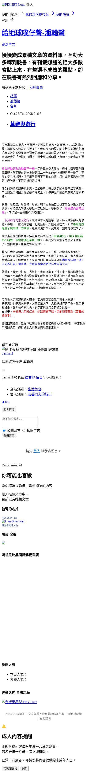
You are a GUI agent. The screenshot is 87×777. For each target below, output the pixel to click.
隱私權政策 (75, 713)
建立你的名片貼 (10, 525)
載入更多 (8, 409)
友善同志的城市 (40, 394)
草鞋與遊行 (22, 124)
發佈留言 (8, 435)
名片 (13, 106)
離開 (24, 768)
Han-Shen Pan (9, 518)
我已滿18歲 (10, 768)
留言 (39, 377)
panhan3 (7, 353)
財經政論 (36, 87)
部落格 (15, 101)
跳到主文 (8, 44)
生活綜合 (34, 389)
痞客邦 (30, 377)
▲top (5, 401)
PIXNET (19, 713)
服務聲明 (45, 718)
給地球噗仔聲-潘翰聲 (33, 33)
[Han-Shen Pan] (13, 521)
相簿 (13, 96)
